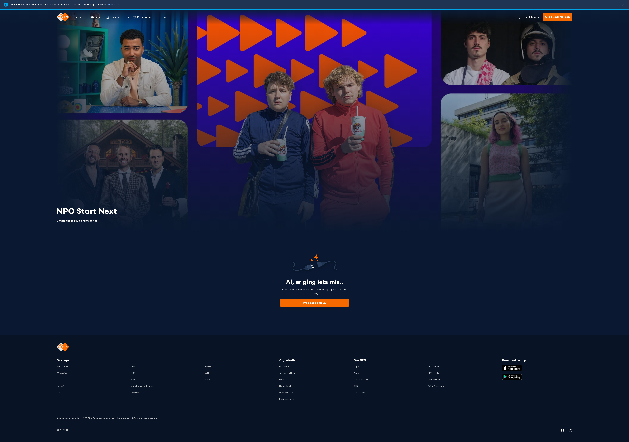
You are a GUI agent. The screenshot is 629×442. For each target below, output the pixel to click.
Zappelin (358, 366)
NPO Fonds (433, 373)
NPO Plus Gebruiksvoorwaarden (98, 418)
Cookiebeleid (123, 418)
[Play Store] (512, 377)
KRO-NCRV (62, 393)
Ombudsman (434, 380)
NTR (133, 380)
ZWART (209, 380)
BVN (356, 386)
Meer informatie (116, 4)
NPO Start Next (361, 380)
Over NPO (284, 366)
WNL (207, 373)
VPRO (208, 366)
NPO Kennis (433, 366)
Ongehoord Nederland (142, 386)
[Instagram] (570, 430)
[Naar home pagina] (63, 17)
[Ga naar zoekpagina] (518, 17)
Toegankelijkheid (287, 373)
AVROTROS (62, 366)
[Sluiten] (623, 5)
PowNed (135, 393)
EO (58, 380)
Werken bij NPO (287, 393)
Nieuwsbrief (285, 386)
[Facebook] (562, 430)
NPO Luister (359, 393)
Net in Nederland (436, 386)
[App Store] (512, 368)
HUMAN (60, 386)
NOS (133, 373)
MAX (133, 366)
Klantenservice (286, 399)
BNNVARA (62, 373)
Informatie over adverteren (145, 418)
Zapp (356, 373)
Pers (281, 380)
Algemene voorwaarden (68, 418)
